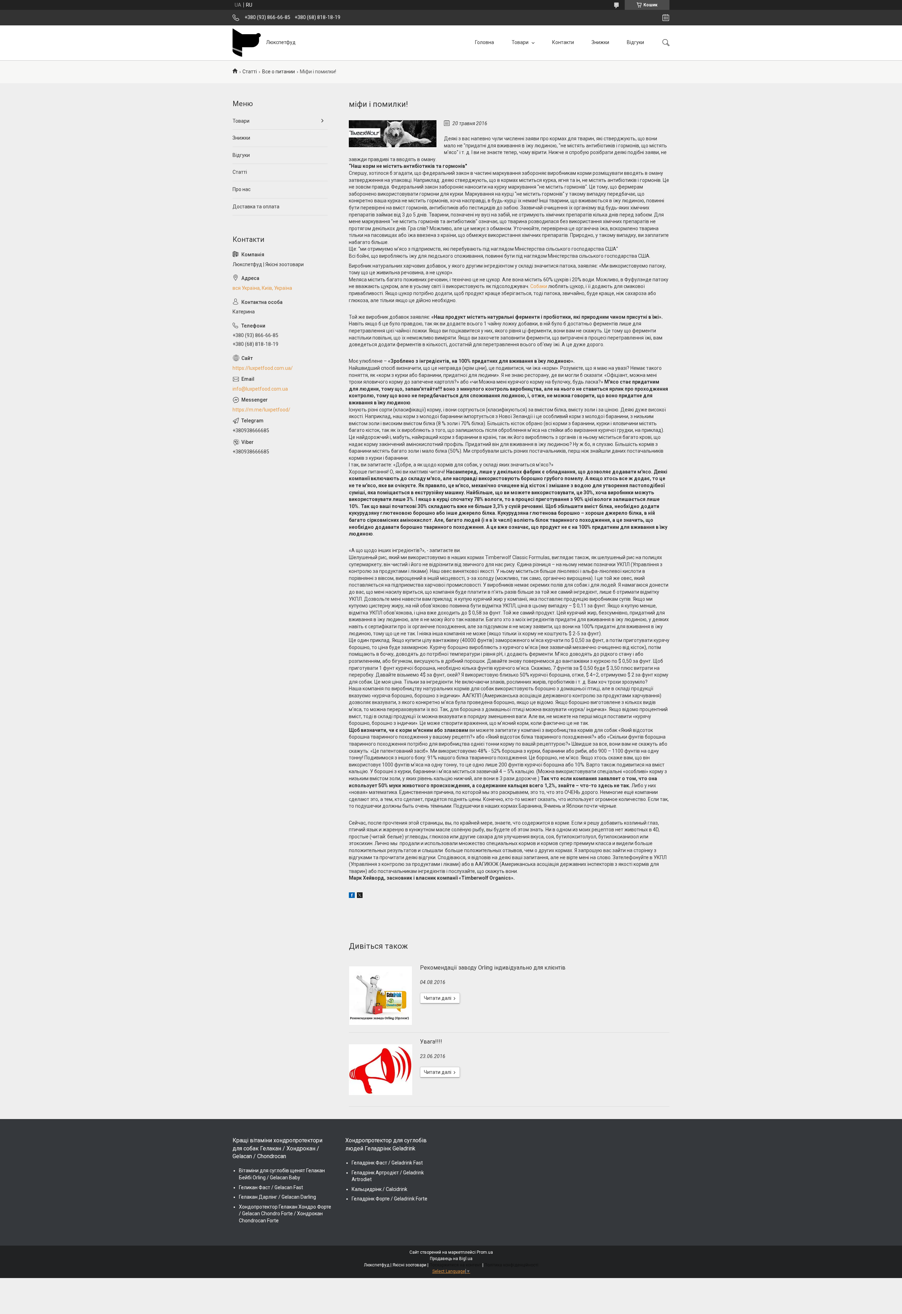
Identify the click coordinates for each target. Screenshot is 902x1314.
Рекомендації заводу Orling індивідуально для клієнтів (493, 967)
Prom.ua (485, 1252)
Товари (521, 42)
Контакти (563, 42)
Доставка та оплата (256, 206)
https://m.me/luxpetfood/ (261, 409)
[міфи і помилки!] (393, 134)
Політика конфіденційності (511, 1265)
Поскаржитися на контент (455, 1265)
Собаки (538, 286)
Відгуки (635, 42)
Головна (484, 42)
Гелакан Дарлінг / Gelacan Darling (277, 1197)
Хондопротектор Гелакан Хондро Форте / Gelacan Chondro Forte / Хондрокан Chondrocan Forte (285, 1213)
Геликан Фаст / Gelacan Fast (271, 1187)
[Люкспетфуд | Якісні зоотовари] (247, 43)
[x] (360, 896)
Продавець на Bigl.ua (451, 1258)
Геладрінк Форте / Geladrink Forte (389, 1199)
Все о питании (278, 71)
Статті (249, 71)
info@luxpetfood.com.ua (260, 389)
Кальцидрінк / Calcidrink (379, 1189)
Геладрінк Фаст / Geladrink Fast (387, 1163)
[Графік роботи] (665, 17)
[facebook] (352, 896)
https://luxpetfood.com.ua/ (263, 368)
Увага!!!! (431, 1041)
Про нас (242, 189)
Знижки (600, 42)
